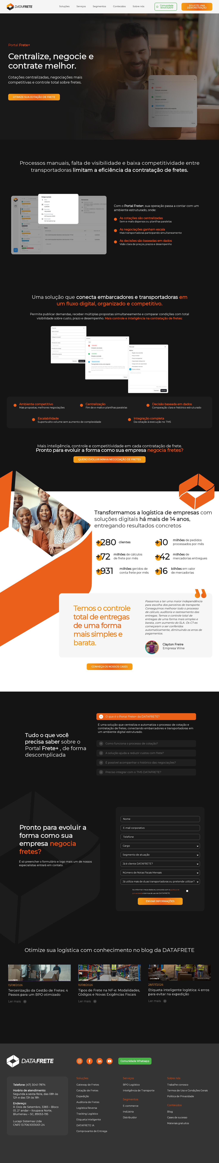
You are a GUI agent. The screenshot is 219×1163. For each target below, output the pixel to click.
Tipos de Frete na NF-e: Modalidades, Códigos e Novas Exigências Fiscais (109, 992)
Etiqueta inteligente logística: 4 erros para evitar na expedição (178, 992)
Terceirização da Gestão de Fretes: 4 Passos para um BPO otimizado (38, 992)
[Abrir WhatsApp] (211, 1155)
